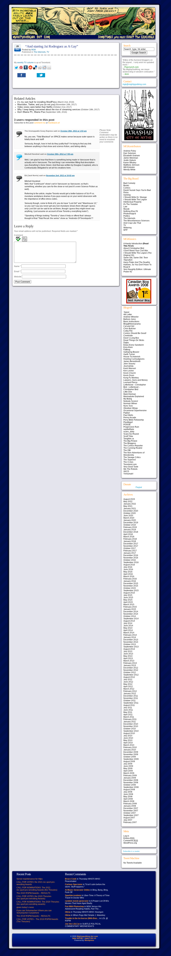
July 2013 (127, 651)
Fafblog (126, 349)
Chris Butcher (129, 328)
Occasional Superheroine (135, 410)
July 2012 (127, 679)
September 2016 (131, 562)
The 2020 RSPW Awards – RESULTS (33, 893)
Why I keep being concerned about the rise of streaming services (48, 109)
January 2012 (129, 693)
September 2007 (131, 815)
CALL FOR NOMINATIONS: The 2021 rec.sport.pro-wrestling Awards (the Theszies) (37, 888)
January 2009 (129, 778)
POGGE (127, 424)
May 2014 (127, 628)
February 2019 (130, 527)
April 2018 (128, 534)
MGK (33, 50)
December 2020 (130, 511)
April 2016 (128, 574)
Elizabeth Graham (131, 155)
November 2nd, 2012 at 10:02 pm (60, 175)
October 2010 (129, 728)
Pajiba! (126, 413)
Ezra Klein (128, 347)
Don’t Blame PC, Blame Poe (31, 112)
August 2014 (129, 621)
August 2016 (129, 565)
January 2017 (129, 553)
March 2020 (128, 518)
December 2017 (130, 543)
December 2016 (130, 555)
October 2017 (129, 548)
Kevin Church (129, 373)
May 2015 (127, 600)
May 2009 (127, 768)
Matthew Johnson (131, 165)
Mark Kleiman (129, 394)
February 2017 (130, 551)
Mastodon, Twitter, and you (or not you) (36, 104)
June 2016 (128, 569)
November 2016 (130, 558)
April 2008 (128, 799)
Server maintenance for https (30, 879)
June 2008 (128, 794)
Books (126, 185)
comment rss (39, 123)
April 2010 (128, 743)
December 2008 (130, 780)
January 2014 (129, 637)
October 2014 (129, 616)
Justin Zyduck (129, 160)
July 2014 (127, 623)
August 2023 (129, 499)
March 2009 (128, 773)
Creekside (128, 335)
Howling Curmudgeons (133, 359)
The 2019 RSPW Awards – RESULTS (33, 916)
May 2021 (127, 506)
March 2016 (128, 576)
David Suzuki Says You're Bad (137, 190)
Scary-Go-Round (131, 434)
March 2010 (128, 745)
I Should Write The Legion (135, 199)
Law (125, 206)
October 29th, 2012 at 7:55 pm (60, 154)
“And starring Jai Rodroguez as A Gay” (51, 46)
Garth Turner (129, 354)
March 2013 (128, 661)
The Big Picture (130, 441)
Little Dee (127, 392)
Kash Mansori (129, 368)
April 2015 (128, 602)
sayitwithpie (128, 429)
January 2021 (129, 508)
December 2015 (130, 583)
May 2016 (127, 572)
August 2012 (129, 677)
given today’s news (25, 907)
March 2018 (128, 536)
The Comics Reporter (133, 445)
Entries (128, 838)
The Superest (129, 460)
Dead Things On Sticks (133, 340)
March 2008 (128, 801)
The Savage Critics (132, 457)
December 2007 (130, 808)
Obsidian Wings (130, 408)
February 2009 (130, 775)
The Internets (40, 52)
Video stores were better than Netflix (35, 107)
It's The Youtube (130, 204)
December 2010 (130, 724)
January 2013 (129, 665)
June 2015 (128, 597)
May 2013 (127, 656)
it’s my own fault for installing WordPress (37, 102)
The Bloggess (129, 443)
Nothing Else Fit (130, 211)
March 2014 (128, 632)
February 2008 (130, 803)
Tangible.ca (128, 438)
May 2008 (127, 796)
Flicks (126, 192)
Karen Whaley (129, 162)
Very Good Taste (130, 467)
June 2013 (128, 654)
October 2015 (129, 588)
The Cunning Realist (132, 448)
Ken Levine (128, 371)
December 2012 (130, 668)
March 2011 (128, 717)
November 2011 (130, 698)
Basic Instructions (131, 321)
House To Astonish (131, 356)
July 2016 (127, 567)
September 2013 (131, 647)
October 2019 (129, 525)
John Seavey (129, 363)
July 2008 (127, 792)
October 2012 (129, 672)
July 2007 (127, 820)
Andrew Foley (129, 151)
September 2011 (130, 703)
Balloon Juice (129, 319)
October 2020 (129, 513)
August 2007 (129, 817)
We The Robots (130, 469)
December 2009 (130, 752)
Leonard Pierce (130, 382)
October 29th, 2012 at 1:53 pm (73, 131)
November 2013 (130, 642)
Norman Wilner (130, 403)
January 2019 (129, 529)
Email (17, 271)
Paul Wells (128, 415)
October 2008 (129, 785)
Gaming (127, 195)
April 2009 (128, 771)
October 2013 (129, 644)
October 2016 (129, 560)
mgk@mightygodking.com (134, 84)
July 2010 (127, 736)
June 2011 (128, 710)
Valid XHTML (77, 938)
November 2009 (130, 754)
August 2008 (129, 789)
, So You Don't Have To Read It (137, 264)
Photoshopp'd (129, 213)
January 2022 (129, 504)
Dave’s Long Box (131, 338)
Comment (18, 235)
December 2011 (130, 696)
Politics (126, 216)
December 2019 (130, 522)
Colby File (128, 331)
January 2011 (129, 721)
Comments (130, 840)
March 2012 (128, 689)
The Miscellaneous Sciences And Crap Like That (136, 221)
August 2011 (129, 705)
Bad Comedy (129, 183)
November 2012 (130, 670)
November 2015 (130, 586)
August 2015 (129, 593)
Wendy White (129, 169)
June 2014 (128, 625)
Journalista (128, 366)
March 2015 (128, 604)
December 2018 (130, 532)
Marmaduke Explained (133, 396)
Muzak (126, 209)
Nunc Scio (128, 406)
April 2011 (128, 714)
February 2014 (130, 635)
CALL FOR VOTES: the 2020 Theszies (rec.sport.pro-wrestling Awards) (34, 897)
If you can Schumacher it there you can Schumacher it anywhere (34, 911)
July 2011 (127, 707)
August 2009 (129, 761)
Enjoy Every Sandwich (133, 345)
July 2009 (127, 764)
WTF (125, 230)
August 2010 (129, 733)
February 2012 (130, 691)
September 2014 (131, 618)
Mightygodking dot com (87, 936)
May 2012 (127, 684)
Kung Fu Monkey (131, 378)
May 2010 (127, 740)
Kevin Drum (128, 375)
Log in (126, 836)
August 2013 (129, 649)
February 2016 (130, 579)
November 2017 (130, 546)
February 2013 (130, 663)
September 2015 (131, 590)
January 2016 (129, 581)
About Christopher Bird (133, 248)
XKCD (126, 471)
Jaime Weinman (130, 158)
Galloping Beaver (131, 352)
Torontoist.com (130, 464)
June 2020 (128, 515)
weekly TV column (25, 62)
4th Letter (127, 314)
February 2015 (130, 607)
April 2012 (128, 686)
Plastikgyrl (128, 422)
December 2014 (130, 611)
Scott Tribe (128, 436)
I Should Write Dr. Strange (135, 197)
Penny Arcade (129, 417)
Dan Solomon (129, 153)
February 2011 (130, 719)
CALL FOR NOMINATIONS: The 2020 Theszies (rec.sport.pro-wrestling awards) (38, 903)
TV (48, 52)
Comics (126, 188)
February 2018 (130, 539)
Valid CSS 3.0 (90, 938)
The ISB (127, 450)
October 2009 (129, 757)
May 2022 (127, 501)
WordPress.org (130, 843)
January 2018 (129, 541)
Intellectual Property (132, 202)
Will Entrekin (129, 167)
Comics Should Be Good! (134, 333)
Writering (127, 227)
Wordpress (89, 940)
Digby (126, 342)
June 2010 (128, 738)
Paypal (139, 487)
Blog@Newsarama (132, 324)
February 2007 (130, 822)
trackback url (54, 123)
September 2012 (131, 675)
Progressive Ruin (131, 427)
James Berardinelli (131, 361)
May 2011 (127, 712)
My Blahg (127, 399)
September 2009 (131, 759)
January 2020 (129, 520)
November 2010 (130, 726)
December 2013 (130, 640)
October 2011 (129, 700)
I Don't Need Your (135, 250)
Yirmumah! (128, 474)
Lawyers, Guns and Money (135, 380)
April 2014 (128, 630)
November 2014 (130, 614)
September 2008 (131, 787)
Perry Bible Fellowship (133, 420)
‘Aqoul (126, 312)
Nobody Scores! (130, 401)
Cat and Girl (128, 326)
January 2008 (129, 806)
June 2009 (128, 766)
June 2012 (128, 682)
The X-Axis (128, 462)
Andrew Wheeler (131, 317)
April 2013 (128, 658)
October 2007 (129, 813)
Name (17, 266)
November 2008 (130, 782)
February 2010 (130, 747)
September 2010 (131, 731)
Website (17, 277)
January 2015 (129, 609)
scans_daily (128, 431)
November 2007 (130, 810)
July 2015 (127, 595)
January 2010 (129, 750)
